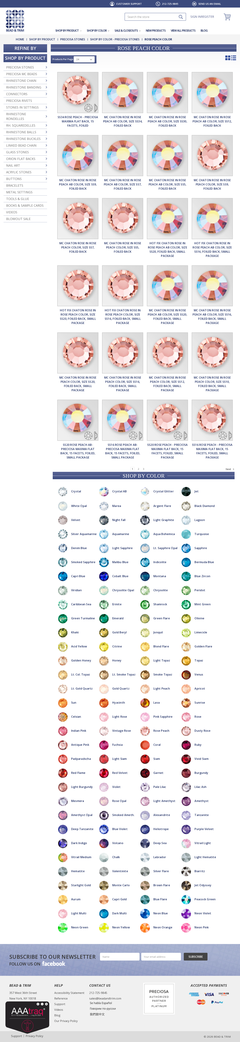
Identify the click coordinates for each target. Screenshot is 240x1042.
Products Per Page (63, 59)
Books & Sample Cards (25, 205)
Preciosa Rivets (19, 101)
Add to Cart (120, 491)
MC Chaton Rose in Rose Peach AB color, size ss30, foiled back (167, 121)
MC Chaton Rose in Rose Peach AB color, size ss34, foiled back (122, 121)
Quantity (120, 482)
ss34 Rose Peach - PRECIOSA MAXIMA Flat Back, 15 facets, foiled (78, 121)
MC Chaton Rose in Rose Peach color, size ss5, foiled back (122, 247)
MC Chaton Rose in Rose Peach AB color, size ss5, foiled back (167, 184)
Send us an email (209, 3)
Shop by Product (67, 30)
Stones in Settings (22, 107)
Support (59, 1004)
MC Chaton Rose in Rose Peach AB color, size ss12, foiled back (212, 121)
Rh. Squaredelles (20, 125)
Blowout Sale (18, 219)
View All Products (183, 30)
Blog (204, 30)
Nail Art (13, 165)
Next (229, 469)
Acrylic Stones (18, 172)
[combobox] (155, 17)
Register (207, 17)
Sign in (195, 17)
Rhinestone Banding (23, 87)
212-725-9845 (170, 3)
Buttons (14, 179)
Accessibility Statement (69, 993)
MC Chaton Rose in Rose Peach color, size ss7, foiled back (77, 247)
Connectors (16, 94)
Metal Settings (19, 192)
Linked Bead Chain (21, 145)
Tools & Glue (17, 199)
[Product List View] (233, 57)
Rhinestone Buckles (23, 139)
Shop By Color (97, 30)
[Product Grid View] (227, 57)
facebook (53, 963)
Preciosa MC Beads (21, 74)
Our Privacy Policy (66, 1021)
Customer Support (129, 3)
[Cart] (227, 17)
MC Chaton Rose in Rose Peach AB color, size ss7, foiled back (122, 184)
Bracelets (14, 185)
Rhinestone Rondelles (16, 116)
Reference (61, 998)
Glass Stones (17, 152)
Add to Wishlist (120, 496)
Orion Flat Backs (20, 159)
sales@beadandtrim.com (105, 998)
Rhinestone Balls (21, 132)
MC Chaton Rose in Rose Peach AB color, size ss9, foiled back (78, 184)
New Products (156, 30)
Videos (11, 212)
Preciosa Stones (20, 67)
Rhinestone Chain (21, 80)
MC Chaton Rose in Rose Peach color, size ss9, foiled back (212, 184)
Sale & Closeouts (126, 30)
